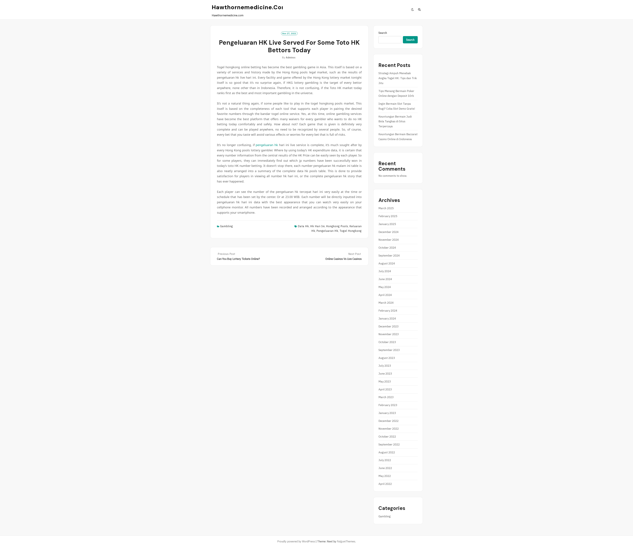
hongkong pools (337, 226)
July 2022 (384, 460)
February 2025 (387, 216)
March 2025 (386, 208)
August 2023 (386, 358)
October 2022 (387, 436)
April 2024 (385, 295)
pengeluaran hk (267, 145)
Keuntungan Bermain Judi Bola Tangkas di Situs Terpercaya (395, 121)
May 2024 (384, 287)
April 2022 (385, 484)
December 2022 (388, 421)
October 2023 (387, 342)
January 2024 (387, 318)
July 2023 (384, 365)
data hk (303, 226)
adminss (291, 57)
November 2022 (388, 428)
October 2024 (387, 247)
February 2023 (387, 405)
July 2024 (384, 271)
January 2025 (387, 224)
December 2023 (388, 326)
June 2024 (385, 279)
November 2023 (388, 334)
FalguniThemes (346, 541)
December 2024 (388, 232)
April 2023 (385, 389)
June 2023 (385, 373)
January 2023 (387, 413)
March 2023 (386, 397)
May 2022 (384, 476)
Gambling (226, 226)
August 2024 (386, 263)
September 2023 (389, 350)
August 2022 (386, 452)
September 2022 (389, 444)
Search (382, 33)
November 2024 (388, 240)
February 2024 (387, 310)
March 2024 (386, 302)
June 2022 (385, 468)
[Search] (419, 9)
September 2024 (389, 255)
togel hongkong (351, 230)
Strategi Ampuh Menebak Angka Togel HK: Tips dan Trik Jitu (397, 78)
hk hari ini (317, 226)
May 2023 (384, 381)
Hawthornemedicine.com (249, 7)
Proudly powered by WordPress (296, 541)
